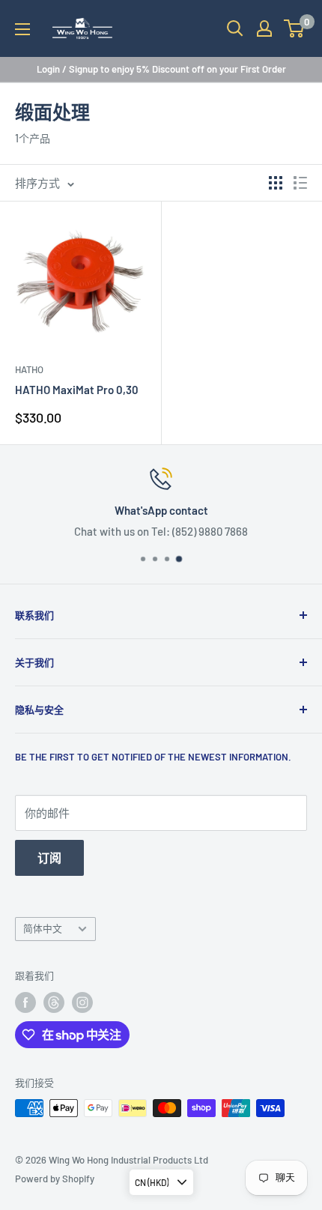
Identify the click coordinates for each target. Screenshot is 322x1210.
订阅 (49, 857)
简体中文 (42, 928)
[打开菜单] (22, 29)
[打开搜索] (235, 28)
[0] (294, 28)
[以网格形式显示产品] (275, 183)
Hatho (29, 369)
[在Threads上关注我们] (53, 1002)
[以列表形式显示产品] (300, 183)
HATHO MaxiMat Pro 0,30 (77, 389)
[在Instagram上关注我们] (82, 1002)
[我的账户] (264, 28)
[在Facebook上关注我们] (25, 1002)
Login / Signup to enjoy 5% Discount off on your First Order (161, 69)
